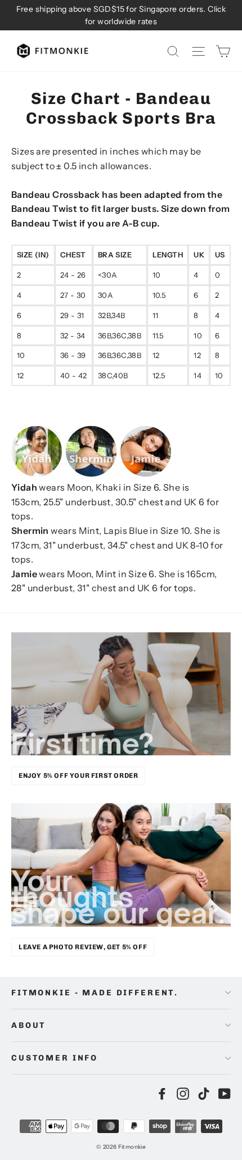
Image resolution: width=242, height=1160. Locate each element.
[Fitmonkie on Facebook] (162, 1093)
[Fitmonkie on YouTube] (224, 1093)
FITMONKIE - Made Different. (94, 993)
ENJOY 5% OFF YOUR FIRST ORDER (78, 776)
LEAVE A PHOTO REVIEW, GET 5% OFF (83, 947)
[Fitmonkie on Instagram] (183, 1093)
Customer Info (54, 1058)
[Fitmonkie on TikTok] (204, 1093)
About (28, 1025)
